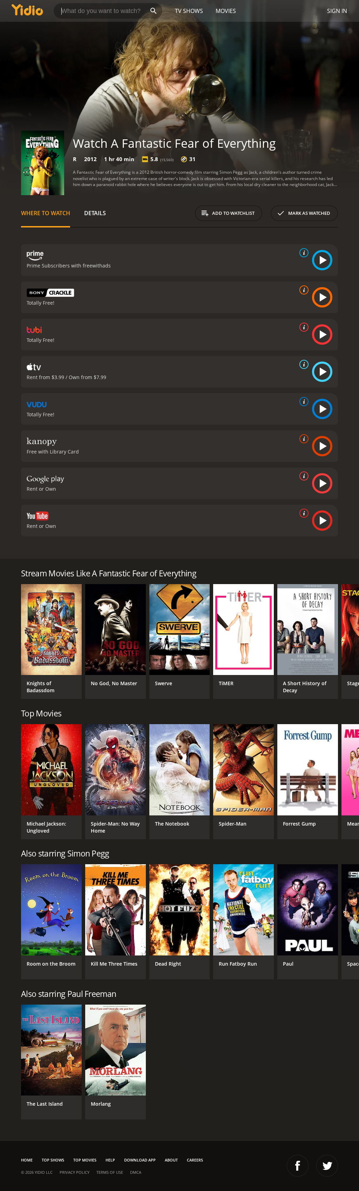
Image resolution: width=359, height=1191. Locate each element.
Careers (195, 1160)
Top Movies (84, 1160)
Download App (140, 1160)
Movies (226, 11)
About (171, 1160)
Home (27, 1160)
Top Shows (53, 1160)
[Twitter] (327, 1166)
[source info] (303, 252)
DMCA (135, 1172)
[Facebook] (298, 1166)
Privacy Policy (74, 1172)
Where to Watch (45, 213)
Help (110, 1160)
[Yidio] (27, 11)
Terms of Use (109, 1172)
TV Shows (189, 11)
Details (95, 213)
